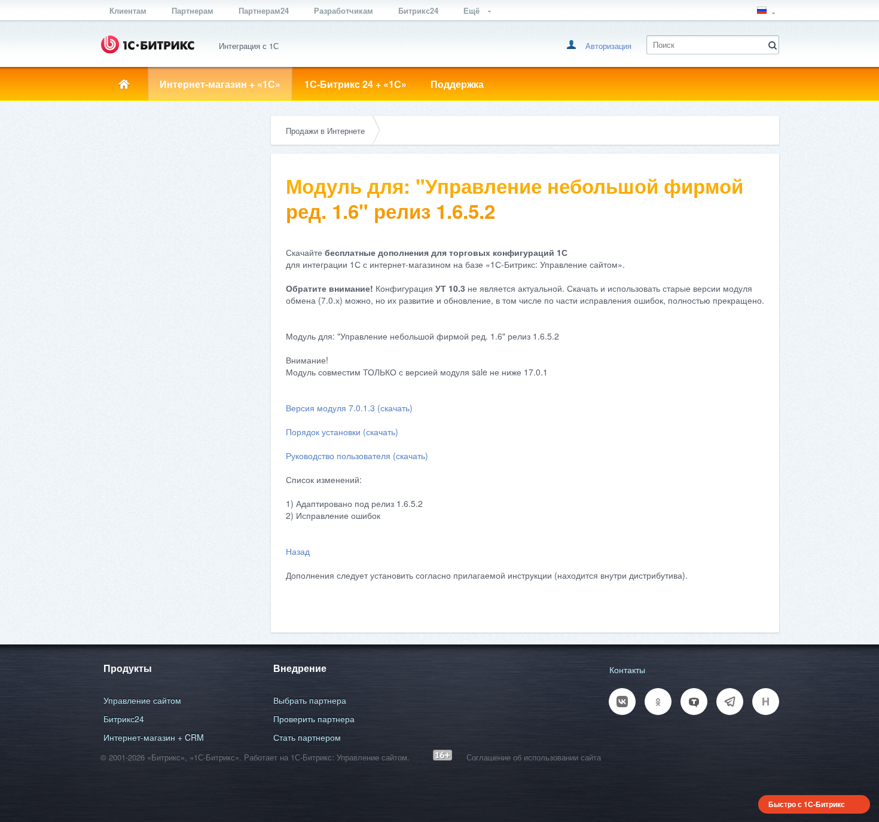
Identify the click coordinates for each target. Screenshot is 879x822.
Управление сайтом (142, 700)
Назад (298, 551)
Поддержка (457, 84)
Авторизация (608, 45)
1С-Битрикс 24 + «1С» (355, 84)
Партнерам (192, 10)
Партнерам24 (264, 10)
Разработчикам (343, 10)
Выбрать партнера (309, 700)
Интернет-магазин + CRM (153, 737)
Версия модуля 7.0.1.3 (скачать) (349, 408)
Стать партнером (307, 737)
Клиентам (127, 10)
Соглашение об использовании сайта (533, 757)
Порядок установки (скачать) (342, 432)
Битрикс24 (418, 10)
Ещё (472, 10)
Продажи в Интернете (325, 130)
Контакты (627, 670)
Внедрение (299, 668)
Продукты (127, 668)
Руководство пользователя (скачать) (357, 456)
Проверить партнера (314, 719)
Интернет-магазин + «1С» (220, 84)
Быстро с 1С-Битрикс (806, 804)
